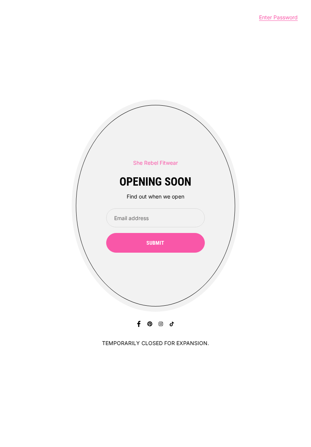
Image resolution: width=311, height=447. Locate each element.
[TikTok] (171, 323)
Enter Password (278, 17)
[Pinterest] (149, 323)
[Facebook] (138, 323)
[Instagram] (160, 323)
